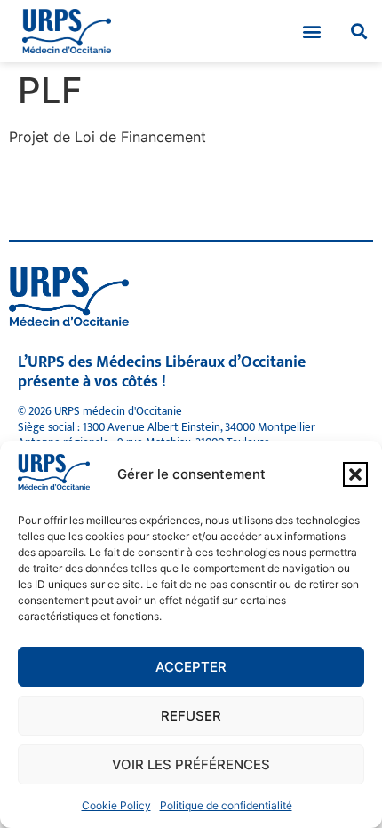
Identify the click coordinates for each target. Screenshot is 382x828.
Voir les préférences (191, 764)
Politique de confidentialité (226, 805)
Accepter (191, 666)
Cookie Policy (116, 805)
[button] (355, 474)
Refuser (191, 715)
